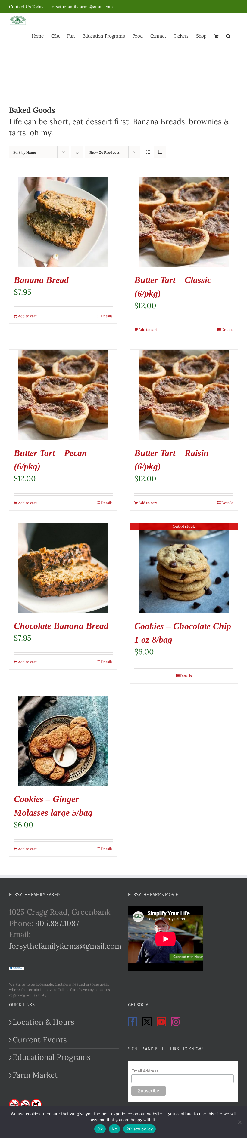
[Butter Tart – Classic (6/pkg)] (184, 222)
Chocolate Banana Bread (61, 626)
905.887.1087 (57, 923)
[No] (239, 1122)
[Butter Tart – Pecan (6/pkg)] (63, 395)
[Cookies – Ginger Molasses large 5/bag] (63, 741)
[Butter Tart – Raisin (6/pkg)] (184, 395)
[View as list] (160, 152)
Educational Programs (52, 1057)
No (114, 1129)
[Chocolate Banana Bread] (63, 568)
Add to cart (27, 316)
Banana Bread (41, 280)
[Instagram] (175, 1021)
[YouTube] (161, 1021)
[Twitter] (147, 1021)
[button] (228, 35)
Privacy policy (139, 1129)
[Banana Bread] (63, 222)
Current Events (40, 1039)
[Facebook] (132, 1021)
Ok (100, 1129)
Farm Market (35, 1075)
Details (107, 316)
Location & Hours (43, 1022)
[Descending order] (77, 152)
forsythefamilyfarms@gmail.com (81, 6)
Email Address (144, 1071)
